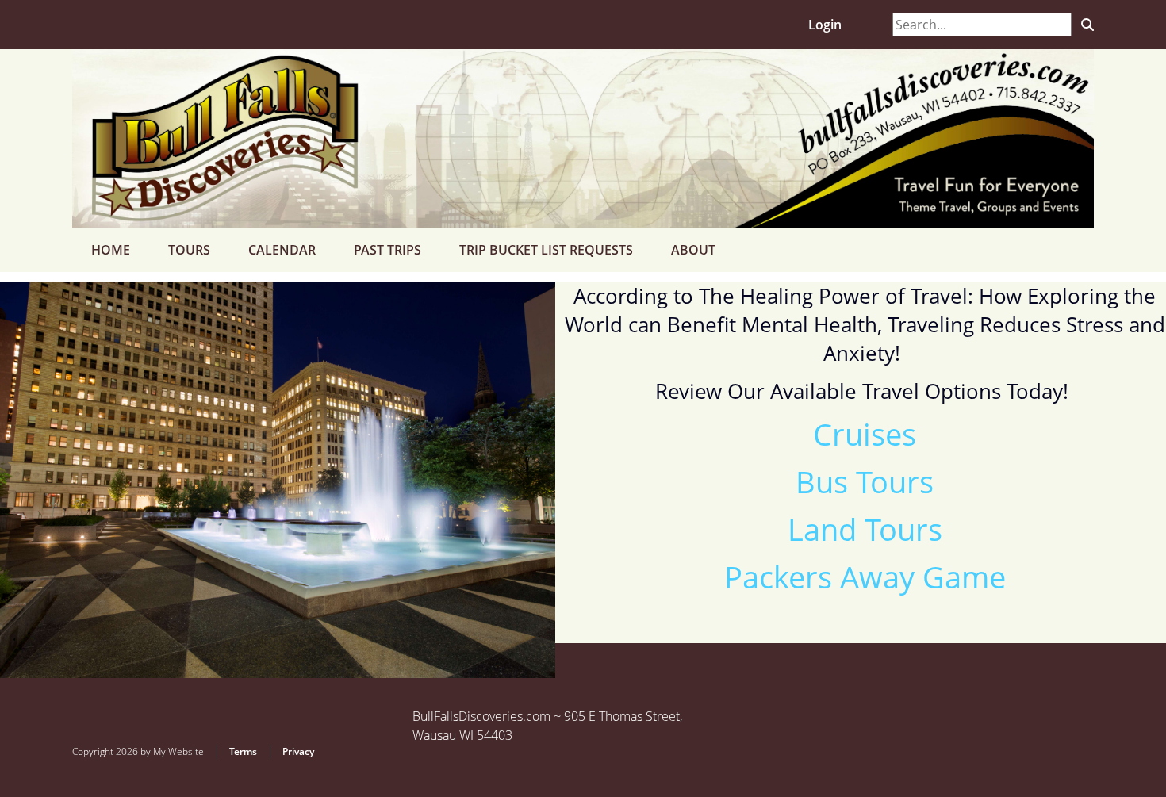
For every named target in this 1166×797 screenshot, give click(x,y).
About (693, 250)
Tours (189, 250)
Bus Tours (865, 481)
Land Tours (865, 529)
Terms (243, 751)
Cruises (864, 433)
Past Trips (387, 250)
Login (825, 24)
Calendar (282, 250)
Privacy (298, 751)
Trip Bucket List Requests (546, 250)
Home (110, 250)
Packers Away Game (865, 576)
